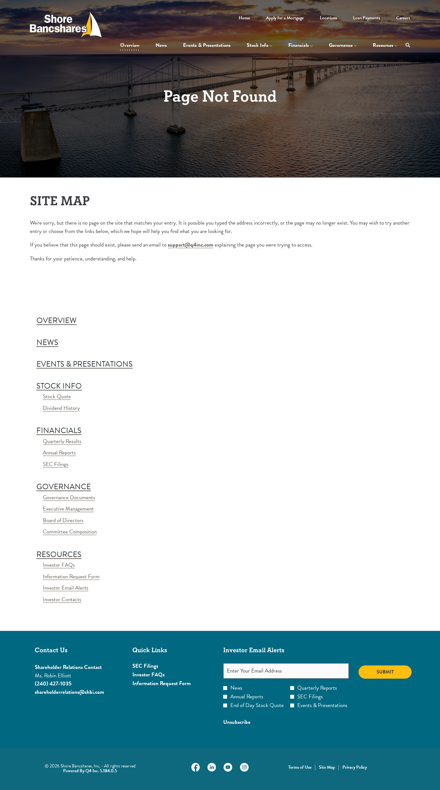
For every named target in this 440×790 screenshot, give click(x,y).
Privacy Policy (354, 767)
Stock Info (59, 386)
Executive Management (68, 509)
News (47, 342)
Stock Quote (57, 396)
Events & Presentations (84, 364)
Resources (58, 554)
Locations (328, 18)
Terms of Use (299, 767)
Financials (58, 430)
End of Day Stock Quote (257, 705)
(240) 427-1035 (53, 684)
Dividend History (61, 408)
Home (244, 18)
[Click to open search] (406, 45)
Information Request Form (71, 576)
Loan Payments (366, 18)
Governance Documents (69, 497)
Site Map (327, 767)
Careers (403, 18)
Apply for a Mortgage (285, 18)
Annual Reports (59, 453)
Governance (63, 486)
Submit (385, 671)
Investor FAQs (59, 565)
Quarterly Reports (317, 688)
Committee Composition (70, 532)
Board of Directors (63, 520)
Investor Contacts (62, 599)
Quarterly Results (62, 441)
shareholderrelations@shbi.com (69, 692)
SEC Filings (55, 464)
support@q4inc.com (190, 245)
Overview (56, 320)
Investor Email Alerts (65, 588)
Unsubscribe (237, 722)
